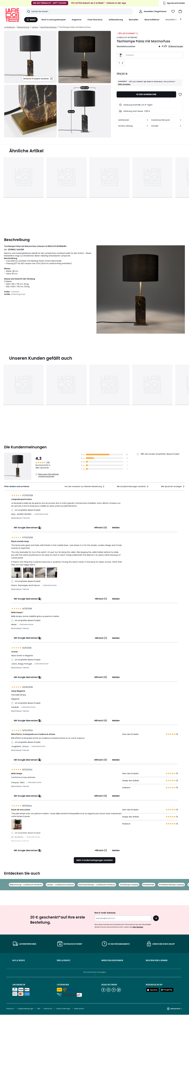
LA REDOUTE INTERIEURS (127, 37)
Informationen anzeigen (94, 972)
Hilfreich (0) (100, 527)
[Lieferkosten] (147, 120)
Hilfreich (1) (101, 598)
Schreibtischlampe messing (171, 884)
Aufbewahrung (116, 19)
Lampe (35, 27)
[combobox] (84, 486)
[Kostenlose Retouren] (180, 120)
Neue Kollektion (152, 19)
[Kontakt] (180, 125)
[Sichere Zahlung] (147, 125)
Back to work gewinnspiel (54, 19)
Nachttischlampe (48, 27)
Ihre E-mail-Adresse (104, 912)
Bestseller (133, 19)
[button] (180, 11)
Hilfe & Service (18, 960)
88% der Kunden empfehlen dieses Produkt (159, 454)
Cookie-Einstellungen (63, 1009)
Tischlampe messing (129, 884)
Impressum (10, 1009)
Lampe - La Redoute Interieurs (60, 884)
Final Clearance (95, 19)
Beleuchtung (23, 27)
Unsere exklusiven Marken (112, 960)
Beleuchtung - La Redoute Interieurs (26, 884)
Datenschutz (48, 1009)
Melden (116, 527)
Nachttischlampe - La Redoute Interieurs (97, 884)
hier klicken (138, 927)
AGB (38, 1009)
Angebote (76, 19)
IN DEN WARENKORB (146, 94)
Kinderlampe (148, 884)
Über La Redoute (63, 960)
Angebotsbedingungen (25, 1009)
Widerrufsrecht (79, 1009)
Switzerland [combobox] (175, 1009)
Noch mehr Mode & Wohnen (156, 960)
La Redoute (9, 27)
